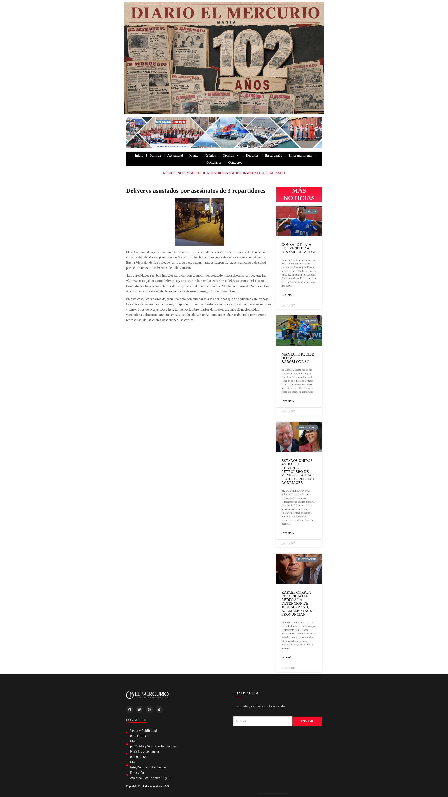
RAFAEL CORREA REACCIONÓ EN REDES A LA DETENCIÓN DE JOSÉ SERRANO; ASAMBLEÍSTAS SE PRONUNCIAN (298, 603)
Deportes (252, 155)
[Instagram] (149, 709)
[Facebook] (129, 709)
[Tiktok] (159, 709)
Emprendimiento (301, 155)
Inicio (139, 155)
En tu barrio (273, 155)
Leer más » (288, 295)
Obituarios (214, 162)
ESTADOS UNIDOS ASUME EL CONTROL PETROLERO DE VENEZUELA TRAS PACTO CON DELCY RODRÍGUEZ (298, 471)
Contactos (235, 162)
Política (155, 155)
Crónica (210, 155)
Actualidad (175, 155)
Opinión (228, 155)
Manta (193, 155)
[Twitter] (139, 709)
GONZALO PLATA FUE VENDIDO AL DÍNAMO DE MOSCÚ (299, 248)
